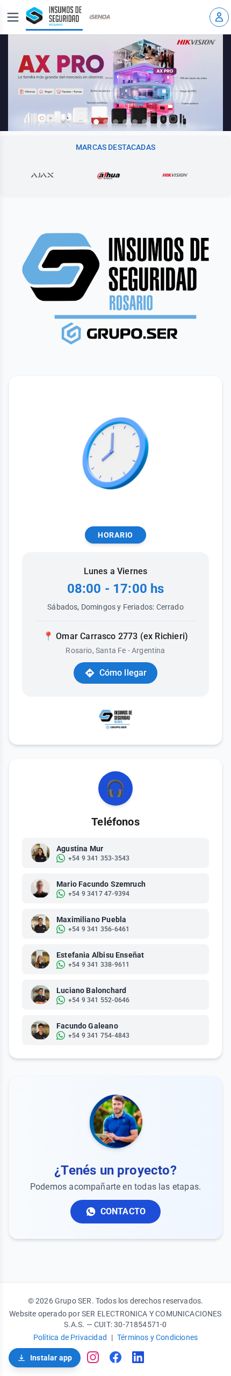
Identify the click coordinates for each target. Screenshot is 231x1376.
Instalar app (51, 1357)
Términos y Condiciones (157, 1337)
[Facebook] (115, 1357)
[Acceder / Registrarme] (219, 17)
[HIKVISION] (159, 175)
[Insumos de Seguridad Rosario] (54, 17)
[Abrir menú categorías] (13, 17)
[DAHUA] (93, 175)
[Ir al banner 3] (106, 122)
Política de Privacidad (70, 1337)
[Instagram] (93, 1357)
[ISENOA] (100, 17)
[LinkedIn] (138, 1357)
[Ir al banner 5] (125, 122)
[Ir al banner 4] (115, 122)
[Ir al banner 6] (135, 122)
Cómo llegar (123, 673)
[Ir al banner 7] (144, 122)
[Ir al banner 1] (86, 122)
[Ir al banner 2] (96, 122)
